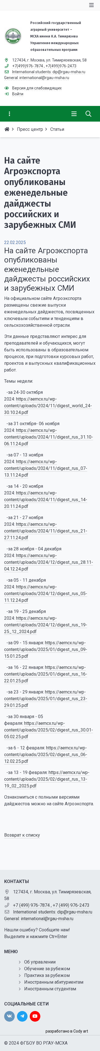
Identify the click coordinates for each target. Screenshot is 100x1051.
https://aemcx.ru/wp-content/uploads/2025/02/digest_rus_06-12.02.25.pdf (45, 754)
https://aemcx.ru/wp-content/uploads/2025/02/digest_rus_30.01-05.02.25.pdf (48, 730)
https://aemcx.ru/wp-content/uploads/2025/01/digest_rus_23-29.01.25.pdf (45, 698)
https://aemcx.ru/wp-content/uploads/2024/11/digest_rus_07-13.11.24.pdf (45, 468)
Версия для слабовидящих (37, 88)
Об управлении (40, 962)
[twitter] (22, 1016)
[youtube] (35, 1016)
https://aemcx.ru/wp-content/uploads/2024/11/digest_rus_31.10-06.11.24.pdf (48, 437)
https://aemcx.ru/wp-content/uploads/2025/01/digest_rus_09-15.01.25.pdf (45, 649)
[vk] (9, 1016)
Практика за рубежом (47, 975)
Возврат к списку (22, 835)
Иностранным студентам (50, 988)
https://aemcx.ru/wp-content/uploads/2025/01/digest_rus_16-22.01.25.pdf (45, 674)
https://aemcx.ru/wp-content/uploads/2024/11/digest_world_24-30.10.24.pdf (48, 405)
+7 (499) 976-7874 (31, 905)
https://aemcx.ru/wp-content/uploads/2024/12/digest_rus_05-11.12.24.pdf (45, 593)
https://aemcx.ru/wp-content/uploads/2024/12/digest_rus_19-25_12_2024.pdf (45, 625)
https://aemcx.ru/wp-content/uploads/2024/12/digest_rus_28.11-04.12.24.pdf (48, 562)
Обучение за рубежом (47, 968)
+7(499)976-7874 (27, 66)
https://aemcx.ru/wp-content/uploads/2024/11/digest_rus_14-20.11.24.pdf (45, 499)
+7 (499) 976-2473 (71, 905)
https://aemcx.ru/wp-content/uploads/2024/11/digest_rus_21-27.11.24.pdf (45, 531)
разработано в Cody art (67, 1031)
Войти (17, 94)
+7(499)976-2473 (61, 66)
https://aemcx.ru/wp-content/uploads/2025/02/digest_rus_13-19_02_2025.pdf (46, 779)
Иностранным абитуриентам (53, 982)
